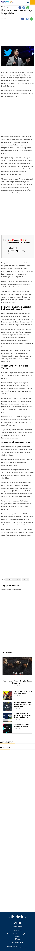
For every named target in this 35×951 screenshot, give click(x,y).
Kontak (17, 937)
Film (17, 678)
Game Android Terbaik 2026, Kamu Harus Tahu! (22, 692)
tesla (18, 579)
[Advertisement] (17, 33)
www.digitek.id (17, 926)
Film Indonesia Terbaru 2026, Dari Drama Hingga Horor (17, 682)
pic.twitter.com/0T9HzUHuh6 (18, 243)
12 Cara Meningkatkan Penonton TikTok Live (21, 725)
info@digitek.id (17, 942)
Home (2, 6)
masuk (9, 589)
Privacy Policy (23, 934)
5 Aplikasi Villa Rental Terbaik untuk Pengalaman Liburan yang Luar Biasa (22, 715)
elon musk (10, 579)
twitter (25, 579)
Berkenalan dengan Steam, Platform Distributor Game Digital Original (22, 704)
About (15, 934)
